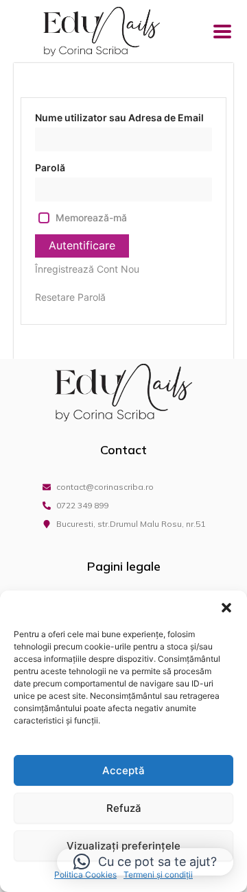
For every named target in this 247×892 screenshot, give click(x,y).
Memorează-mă (91, 217)
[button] (226, 608)
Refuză (123, 808)
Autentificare (82, 245)
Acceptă (123, 770)
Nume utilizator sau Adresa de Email (119, 117)
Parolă (50, 167)
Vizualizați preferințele (123, 845)
